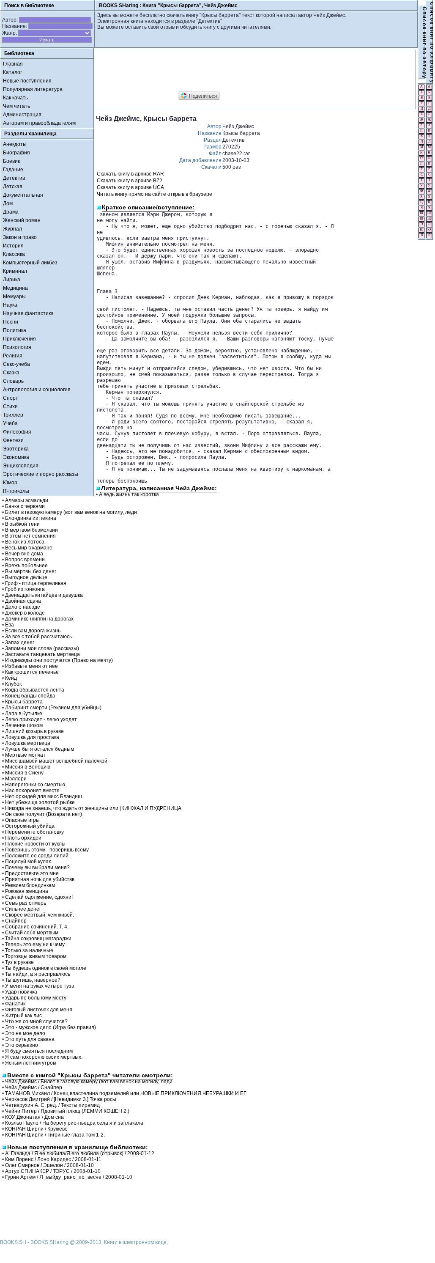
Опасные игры (22, 820)
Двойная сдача (23, 601)
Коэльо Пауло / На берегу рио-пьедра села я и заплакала (74, 1123)
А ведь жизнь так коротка (129, 494)
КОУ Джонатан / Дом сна (34, 1117)
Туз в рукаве (19, 962)
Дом (8, 203)
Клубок (13, 684)
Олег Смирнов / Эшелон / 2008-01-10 (49, 1165)
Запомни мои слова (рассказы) (42, 648)
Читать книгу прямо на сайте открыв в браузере (154, 194)
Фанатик (15, 1004)
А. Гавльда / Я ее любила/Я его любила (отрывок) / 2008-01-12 (79, 1153)
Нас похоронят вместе (32, 790)
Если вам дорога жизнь (32, 631)
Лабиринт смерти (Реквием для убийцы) (53, 708)
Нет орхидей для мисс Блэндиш (43, 796)
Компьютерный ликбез (30, 263)
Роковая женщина (26, 891)
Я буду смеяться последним (39, 1051)
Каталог (12, 72)
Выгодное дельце (26, 577)
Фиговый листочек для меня (38, 1010)
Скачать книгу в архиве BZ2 (129, 181)
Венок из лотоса (24, 542)
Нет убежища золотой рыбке (40, 802)
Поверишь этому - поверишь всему (47, 850)
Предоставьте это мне (32, 873)
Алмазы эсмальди (26, 500)
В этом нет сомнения (30, 536)
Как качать (15, 98)
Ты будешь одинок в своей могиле (45, 968)
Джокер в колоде (25, 613)
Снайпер (16, 921)
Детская (12, 186)
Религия (12, 356)
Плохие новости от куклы (35, 844)
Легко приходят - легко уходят (41, 719)
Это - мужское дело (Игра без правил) (50, 1027)
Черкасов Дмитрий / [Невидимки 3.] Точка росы (60, 1099)
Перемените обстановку (34, 832)
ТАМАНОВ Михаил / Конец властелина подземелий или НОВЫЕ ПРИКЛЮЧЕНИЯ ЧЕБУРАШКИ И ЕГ (125, 1093)
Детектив (14, 178)
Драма (11, 212)
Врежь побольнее (26, 565)
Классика (14, 254)
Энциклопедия (20, 466)
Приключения (19, 339)
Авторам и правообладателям (39, 123)
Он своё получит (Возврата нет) (43, 814)
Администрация (22, 115)
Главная (13, 64)
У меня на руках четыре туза (39, 986)
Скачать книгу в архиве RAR (130, 174)
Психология (17, 347)
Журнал (12, 229)
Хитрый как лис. (24, 1016)
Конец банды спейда (30, 696)
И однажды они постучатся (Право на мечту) (59, 660)
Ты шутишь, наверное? (32, 980)
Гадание (13, 170)
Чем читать (16, 106)
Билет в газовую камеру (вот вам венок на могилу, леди (71, 512)
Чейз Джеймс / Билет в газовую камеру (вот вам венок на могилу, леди (88, 1082)
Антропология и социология (37, 390)
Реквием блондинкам (30, 885)
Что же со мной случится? (36, 1021)
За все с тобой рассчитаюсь (38, 637)
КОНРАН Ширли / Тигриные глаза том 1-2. (55, 1135)
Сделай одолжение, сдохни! (39, 897)
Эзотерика (16, 449)
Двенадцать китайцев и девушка (44, 595)
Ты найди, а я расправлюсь (37, 974)
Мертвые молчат (25, 755)
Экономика (16, 457)
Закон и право (20, 237)
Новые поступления (27, 81)
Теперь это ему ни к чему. (35, 944)
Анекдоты (15, 144)
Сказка (11, 373)
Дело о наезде (22, 607)
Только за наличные (29, 950)
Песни (10, 322)
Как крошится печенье (32, 672)
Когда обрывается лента (34, 690)
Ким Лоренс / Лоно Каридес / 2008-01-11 (53, 1159)
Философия (17, 432)
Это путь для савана (30, 1039)
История (13, 246)
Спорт (10, 398)
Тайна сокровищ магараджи (38, 939)
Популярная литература (33, 89)
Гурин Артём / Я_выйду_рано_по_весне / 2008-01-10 (68, 1177)
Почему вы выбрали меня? (37, 867)
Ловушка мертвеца (27, 743)
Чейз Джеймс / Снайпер (33, 1087)
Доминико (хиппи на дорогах (39, 619)
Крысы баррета (24, 702)
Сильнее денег (23, 909)
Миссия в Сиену (24, 773)
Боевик (11, 161)
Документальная (23, 195)
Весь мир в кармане (28, 548)
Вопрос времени (25, 560)
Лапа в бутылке (23, 714)
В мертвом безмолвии (31, 530)
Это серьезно (21, 1045)
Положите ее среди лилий (36, 856)
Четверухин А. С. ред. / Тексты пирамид (52, 1105)
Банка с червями (25, 506)
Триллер (13, 415)
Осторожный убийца (30, 826)
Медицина (15, 288)
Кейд (11, 678)
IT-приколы (16, 491)
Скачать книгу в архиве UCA (130, 187)
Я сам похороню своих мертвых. (43, 1057)
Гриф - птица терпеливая (35, 583)
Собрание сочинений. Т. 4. (36, 927)
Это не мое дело (25, 1033)
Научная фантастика (28, 313)
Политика (14, 330)
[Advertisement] (250, 71)
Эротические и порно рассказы (40, 474)
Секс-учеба (16, 364)
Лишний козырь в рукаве (34, 731)
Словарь (13, 381)
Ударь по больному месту (35, 998)
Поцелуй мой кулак (28, 862)
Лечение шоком (24, 725)
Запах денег (19, 642)
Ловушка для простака (32, 737)
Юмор (10, 483)
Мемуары (14, 296)
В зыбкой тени (22, 524)
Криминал (15, 271)
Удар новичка (21, 992)
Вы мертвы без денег (30, 571)
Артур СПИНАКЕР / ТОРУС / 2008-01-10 (53, 1171)
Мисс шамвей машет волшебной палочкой (56, 761)
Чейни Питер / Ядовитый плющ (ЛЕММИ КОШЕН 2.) (67, 1111)
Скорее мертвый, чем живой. (39, 915)
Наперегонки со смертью (35, 785)
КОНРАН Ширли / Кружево (36, 1129)
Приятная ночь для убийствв (39, 879)
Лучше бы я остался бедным (39, 749)
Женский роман (22, 220)
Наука (10, 305)
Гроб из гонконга (25, 589)
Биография (16, 153)
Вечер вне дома (24, 554)
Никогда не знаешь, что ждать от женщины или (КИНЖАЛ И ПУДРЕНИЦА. (94, 808)
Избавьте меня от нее (31, 666)
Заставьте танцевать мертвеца (42, 654)
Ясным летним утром (30, 1063)
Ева (9, 625)
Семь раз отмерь (25, 903)
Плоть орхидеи (23, 838)
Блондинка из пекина (30, 518)
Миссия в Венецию (27, 767)
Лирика (11, 280)
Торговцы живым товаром (35, 956)
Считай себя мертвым (31, 933)
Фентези (13, 440)
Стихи (10, 406)
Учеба (10, 423)
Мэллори (16, 779)
